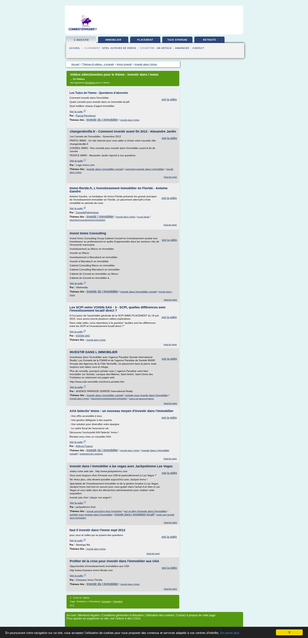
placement (145, 40)
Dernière (118, 601)
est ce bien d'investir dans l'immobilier (145, 511)
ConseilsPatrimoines (87, 212)
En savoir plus (229, 633)
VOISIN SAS (83, 335)
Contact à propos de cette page (195, 615)
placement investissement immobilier (87, 220)
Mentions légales (89, 615)
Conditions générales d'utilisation (123, 615)
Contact (198, 48)
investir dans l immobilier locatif (134, 514)
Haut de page (170, 177)
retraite (209, 40)
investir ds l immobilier (102, 119)
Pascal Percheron (86, 115)
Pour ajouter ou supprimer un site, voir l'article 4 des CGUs (103, 618)
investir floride (143, 217)
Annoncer (182, 48)
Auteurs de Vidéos (123, 48)
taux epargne (177, 40)
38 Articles (90, 83)
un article (164, 48)
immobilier (113, 40)
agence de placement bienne (141, 399)
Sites (105, 48)
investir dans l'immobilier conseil (138, 291)
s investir (81, 40)
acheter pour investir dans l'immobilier (146, 395)
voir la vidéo (169, 99)
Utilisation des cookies (160, 615)
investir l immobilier (100, 216)
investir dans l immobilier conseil (105, 169)
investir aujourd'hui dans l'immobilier (104, 511)
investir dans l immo (129, 120)
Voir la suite (76, 111)
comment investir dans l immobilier (144, 169)
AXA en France (84, 446)
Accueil (74, 48)
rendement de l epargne (91, 454)
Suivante (106, 601)
